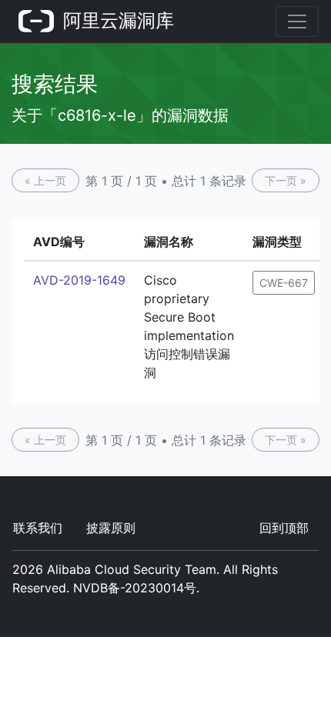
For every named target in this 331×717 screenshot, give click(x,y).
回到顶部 (284, 527)
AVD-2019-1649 (79, 280)
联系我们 (37, 527)
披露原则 (110, 527)
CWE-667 (283, 282)
